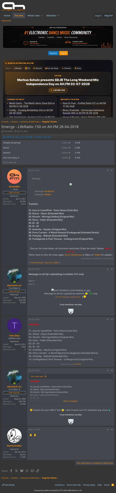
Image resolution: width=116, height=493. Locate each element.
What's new (34, 15)
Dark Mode (9, 484)
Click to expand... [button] (70, 401)
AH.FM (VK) (77, 364)
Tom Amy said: (37, 376)
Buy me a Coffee (52, 262)
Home (7, 15)
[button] (42, 15)
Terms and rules (74, 484)
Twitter (43, 194)
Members (51, 15)
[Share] (108, 170)
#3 (112, 319)
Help (99, 484)
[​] (71, 184)
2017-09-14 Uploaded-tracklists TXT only (68, 297)
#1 (112, 170)
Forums (19, 15)
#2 (112, 269)
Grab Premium (37, 262)
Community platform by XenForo (58, 490)
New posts (6, 20)
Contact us (59, 484)
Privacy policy (89, 484)
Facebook (44, 191)
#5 (112, 429)
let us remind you (73, 254)
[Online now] (14, 282)
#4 (112, 370)
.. (71, 312)
